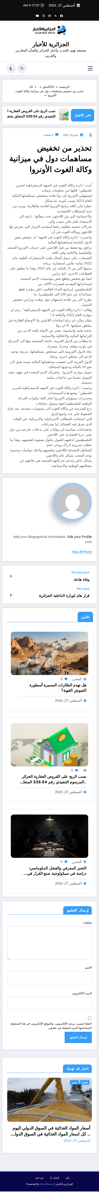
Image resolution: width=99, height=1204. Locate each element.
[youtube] (37, 15)
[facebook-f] (61, 15)
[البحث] (22, 68)
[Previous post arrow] (11, 576)
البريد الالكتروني (82, 993)
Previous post (80, 572)
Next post (83, 588)
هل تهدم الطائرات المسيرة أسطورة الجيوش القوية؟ (58, 687)
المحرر (76, 678)
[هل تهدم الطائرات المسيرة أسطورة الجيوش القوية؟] (49, 653)
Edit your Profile (80, 537)
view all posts (82, 552)
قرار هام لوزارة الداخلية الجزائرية (64, 595)
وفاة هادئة (81, 579)
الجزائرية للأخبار (51, 44)
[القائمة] (90, 68)
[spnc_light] (11, 68)
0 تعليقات (48, 135)
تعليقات (87, 922)
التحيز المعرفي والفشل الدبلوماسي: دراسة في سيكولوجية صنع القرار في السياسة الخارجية (56, 871)
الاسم (88, 967)
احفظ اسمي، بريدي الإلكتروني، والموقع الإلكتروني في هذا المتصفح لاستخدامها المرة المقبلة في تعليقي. (51, 1025)
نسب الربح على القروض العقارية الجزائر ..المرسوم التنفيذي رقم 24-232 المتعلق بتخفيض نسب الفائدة (53, 779)
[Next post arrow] (11, 595)
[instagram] (43, 15)
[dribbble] (49, 15)
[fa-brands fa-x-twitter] (55, 15)
